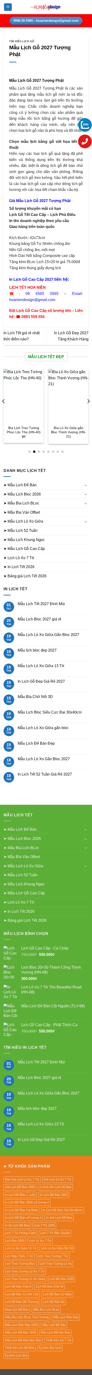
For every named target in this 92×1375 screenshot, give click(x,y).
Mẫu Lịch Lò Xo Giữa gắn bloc (43, 728)
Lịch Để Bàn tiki (54, 1302)
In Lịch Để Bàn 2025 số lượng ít (27, 1202)
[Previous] (4, 410)
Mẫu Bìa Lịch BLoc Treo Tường (27, 1317)
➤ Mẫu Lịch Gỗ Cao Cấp (24, 549)
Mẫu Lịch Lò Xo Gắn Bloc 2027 (44, 759)
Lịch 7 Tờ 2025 (44, 1225)
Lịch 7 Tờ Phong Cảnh (20, 1233)
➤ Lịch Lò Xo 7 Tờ (19, 558)
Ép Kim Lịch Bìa (16, 1355)
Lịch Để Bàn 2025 (61, 1279)
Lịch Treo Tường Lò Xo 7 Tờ (25, 1271)
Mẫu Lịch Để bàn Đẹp (55, 1332)
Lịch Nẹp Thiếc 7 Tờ (19, 1256)
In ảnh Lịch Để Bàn (59, 1217)
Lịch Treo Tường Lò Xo (56, 1263)
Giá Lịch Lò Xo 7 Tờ (57, 1179)
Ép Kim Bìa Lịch (50, 1348)
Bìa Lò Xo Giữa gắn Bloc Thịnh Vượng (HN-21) (68, 432)
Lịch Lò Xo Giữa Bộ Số (57, 1248)
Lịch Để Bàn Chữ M (49, 1286)
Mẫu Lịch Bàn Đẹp (65, 1317)
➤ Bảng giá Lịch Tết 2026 (25, 576)
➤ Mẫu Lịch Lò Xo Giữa (23, 521)
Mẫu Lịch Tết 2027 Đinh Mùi (41, 604)
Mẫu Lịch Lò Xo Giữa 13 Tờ (41, 666)
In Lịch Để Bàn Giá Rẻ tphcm (62, 1210)
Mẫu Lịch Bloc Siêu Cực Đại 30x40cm (50, 712)
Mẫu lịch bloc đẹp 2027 (37, 650)
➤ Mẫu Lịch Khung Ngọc (24, 540)
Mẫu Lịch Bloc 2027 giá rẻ (39, 619)
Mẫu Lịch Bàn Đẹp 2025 (21, 1325)
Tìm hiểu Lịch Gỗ (21, 41)
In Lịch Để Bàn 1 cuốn (20, 1195)
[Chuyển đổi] (85, 485)
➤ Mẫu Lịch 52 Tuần (21, 531)
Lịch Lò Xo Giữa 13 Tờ (21, 1248)
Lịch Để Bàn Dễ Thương (21, 1302)
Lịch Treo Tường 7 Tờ (53, 1256)
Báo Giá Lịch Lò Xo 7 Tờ (22, 1179)
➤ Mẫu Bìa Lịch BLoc (21, 503)
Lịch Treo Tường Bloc (20, 1263)
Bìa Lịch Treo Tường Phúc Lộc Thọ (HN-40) (24, 430)
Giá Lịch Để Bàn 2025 (20, 1187)
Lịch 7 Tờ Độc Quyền (55, 1233)
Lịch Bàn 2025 (15, 1241)
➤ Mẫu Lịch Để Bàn (20, 485)
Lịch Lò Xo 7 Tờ (40, 1241)
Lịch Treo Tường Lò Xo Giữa (25, 1279)
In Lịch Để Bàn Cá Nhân (21, 1210)
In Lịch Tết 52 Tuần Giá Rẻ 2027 (45, 774)
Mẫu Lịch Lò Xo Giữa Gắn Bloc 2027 (48, 635)
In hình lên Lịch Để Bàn (55, 1187)
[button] (8, 7)
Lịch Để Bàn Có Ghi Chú (21, 1294)
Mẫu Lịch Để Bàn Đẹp (36, 743)
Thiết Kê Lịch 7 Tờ (58, 1340)
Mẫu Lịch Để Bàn (54, 1325)
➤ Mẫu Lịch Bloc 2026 (22, 494)
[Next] (88, 410)
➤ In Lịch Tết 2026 (19, 567)
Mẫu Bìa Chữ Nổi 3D (35, 697)
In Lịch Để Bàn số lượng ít (23, 1217)
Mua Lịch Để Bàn (17, 1309)
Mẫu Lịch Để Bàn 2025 (20, 1332)
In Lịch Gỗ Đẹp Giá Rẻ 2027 (41, 681)
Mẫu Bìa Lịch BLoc (46, 1309)
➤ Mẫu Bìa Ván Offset (22, 512)
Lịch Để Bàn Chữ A (18, 1286)
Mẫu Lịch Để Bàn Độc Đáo (23, 1340)
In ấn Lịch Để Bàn (17, 1225)
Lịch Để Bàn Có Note (57, 1294)
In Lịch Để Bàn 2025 (54, 1195)
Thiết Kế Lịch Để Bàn (19, 1348)
